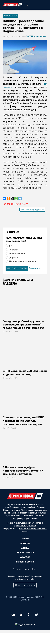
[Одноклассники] (8, 198)
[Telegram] (20, 198)
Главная (25, 538)
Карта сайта (29, 569)
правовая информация (25, 526)
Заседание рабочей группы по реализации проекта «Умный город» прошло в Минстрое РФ (23, 324)
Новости (25, 543)
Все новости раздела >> (32, 209)
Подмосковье (10, 16)
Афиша (25, 548)
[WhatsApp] (16, 198)
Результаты (35, 268)
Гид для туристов (25, 552)
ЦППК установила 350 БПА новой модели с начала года (25, 372)
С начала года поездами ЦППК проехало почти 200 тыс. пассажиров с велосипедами (23, 421)
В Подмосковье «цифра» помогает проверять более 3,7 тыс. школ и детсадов (23, 471)
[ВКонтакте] (4, 198)
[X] (12, 198)
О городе (25, 557)
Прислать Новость (25, 585)
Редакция (17, 569)
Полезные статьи (25, 562)
